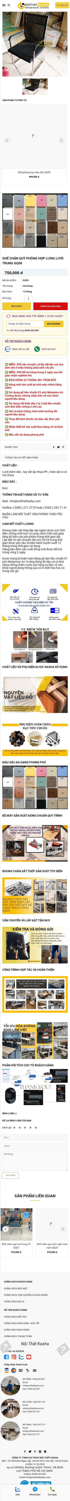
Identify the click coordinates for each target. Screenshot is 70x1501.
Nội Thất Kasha (35, 1343)
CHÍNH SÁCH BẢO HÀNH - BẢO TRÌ (21, 1323)
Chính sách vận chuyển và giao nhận (26, 1295)
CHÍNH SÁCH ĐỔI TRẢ (15, 1316)
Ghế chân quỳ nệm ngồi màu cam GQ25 (52, 1246)
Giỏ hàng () (62, 5)
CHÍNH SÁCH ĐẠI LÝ (14, 1301)
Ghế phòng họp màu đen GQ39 (34, 172)
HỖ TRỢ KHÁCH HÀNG (15, 1310)
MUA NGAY (16, 306)
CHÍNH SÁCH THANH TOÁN (18, 1336)
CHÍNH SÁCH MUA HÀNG (16, 1329)
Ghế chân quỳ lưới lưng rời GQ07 (16, 1246)
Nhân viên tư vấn (20, 349)
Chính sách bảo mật (16, 1288)
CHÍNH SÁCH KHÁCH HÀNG (18, 1281)
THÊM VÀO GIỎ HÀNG (50, 306)
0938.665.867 (32, 330)
